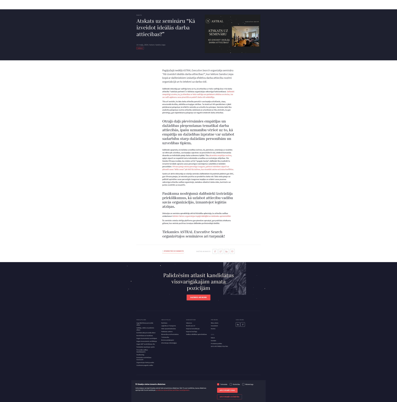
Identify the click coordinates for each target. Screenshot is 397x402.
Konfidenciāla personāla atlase (145, 333)
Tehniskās (223, 384)
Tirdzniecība (165, 337)
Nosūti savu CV (190, 326)
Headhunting (140, 355)
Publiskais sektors (167, 332)
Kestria (213, 329)
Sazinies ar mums (198, 297)
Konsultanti (214, 326)
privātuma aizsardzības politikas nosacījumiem (172, 390)
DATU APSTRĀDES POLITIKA (219, 346)
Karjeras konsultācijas (193, 329)
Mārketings (249, 384)
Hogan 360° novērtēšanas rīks (145, 344)
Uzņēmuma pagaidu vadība (144, 365)
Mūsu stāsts (214, 323)
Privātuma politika (216, 344)
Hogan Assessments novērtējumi (146, 339)
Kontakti (213, 341)
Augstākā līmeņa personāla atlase (144, 324)
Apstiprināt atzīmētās (229, 397)
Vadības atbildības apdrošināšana (196, 334)
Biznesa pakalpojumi (167, 340)
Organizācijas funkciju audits (145, 363)
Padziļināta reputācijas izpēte (145, 347)
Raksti (213, 338)
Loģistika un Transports (168, 326)
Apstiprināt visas (227, 390)
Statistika (236, 384)
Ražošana (164, 323)
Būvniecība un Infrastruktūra (170, 334)
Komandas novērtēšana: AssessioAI (143, 359)
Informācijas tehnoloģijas (169, 343)
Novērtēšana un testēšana (144, 336)
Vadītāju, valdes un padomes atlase (145, 329)
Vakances (189, 323)
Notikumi (140, 48)
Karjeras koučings (191, 332)
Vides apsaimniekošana (168, 329)
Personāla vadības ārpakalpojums (142, 351)
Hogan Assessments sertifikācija (146, 341)
